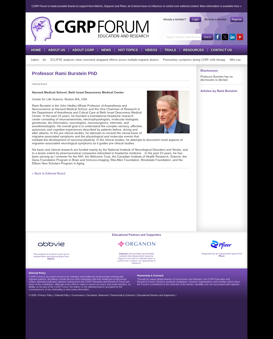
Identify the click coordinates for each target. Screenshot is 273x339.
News (106, 50)
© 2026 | (33, 295)
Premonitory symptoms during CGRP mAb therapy (192, 59)
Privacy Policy (45, 295)
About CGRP (83, 50)
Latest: (35, 59)
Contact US (221, 50)
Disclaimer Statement (98, 295)
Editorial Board (39, 84)
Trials (170, 50)
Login (195, 19)
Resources (193, 50)
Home (36, 50)
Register (237, 19)
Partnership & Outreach (122, 295)
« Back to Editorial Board (48, 173)
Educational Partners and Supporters (156, 295)
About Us (56, 50)
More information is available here (219, 6)
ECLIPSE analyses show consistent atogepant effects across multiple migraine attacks (102, 59)
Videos (151, 50)
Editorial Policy (62, 295)
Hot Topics (128, 50)
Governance (78, 295)
